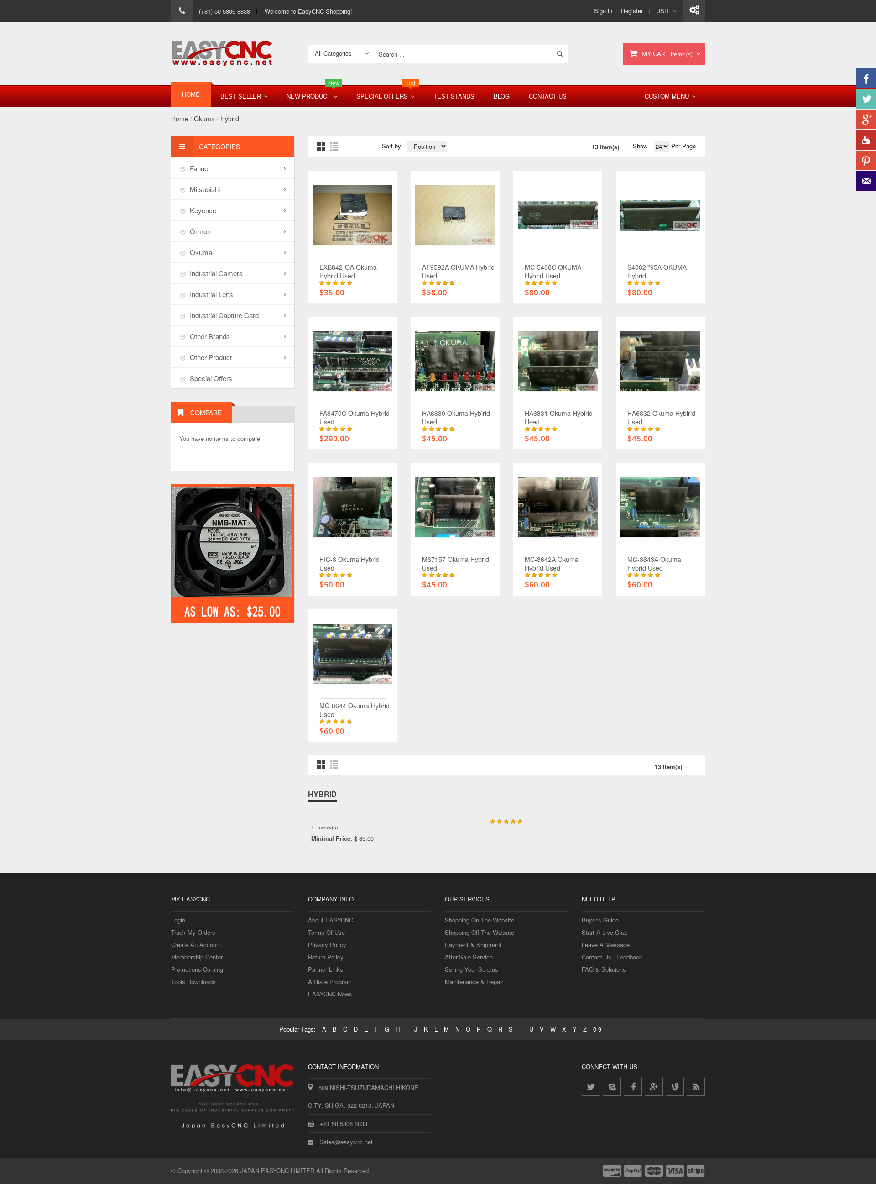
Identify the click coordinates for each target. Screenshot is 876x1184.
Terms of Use (326, 932)
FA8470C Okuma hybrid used (354, 417)
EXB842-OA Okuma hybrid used (348, 271)
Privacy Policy (327, 944)
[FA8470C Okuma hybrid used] (352, 325)
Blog (502, 96)
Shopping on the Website (479, 920)
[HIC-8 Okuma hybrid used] (352, 471)
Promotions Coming (197, 969)
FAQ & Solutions (604, 969)
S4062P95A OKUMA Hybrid (657, 271)
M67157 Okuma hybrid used (455, 563)
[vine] (675, 1087)
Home (179, 118)
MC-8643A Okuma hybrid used (654, 563)
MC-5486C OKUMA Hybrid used (553, 271)
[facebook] (633, 1087)
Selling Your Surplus (471, 969)
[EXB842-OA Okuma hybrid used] (352, 179)
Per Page (682, 145)
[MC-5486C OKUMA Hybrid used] (558, 179)
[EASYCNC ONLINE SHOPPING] (222, 53)
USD (662, 10)
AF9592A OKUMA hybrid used (458, 271)
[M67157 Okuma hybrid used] (455, 471)
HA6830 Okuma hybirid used (456, 417)
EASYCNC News (330, 994)
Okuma (204, 118)
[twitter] (591, 1087)
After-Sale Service (469, 957)
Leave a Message (606, 944)
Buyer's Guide (600, 920)
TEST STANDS (453, 96)
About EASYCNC (330, 920)
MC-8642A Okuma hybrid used (552, 563)
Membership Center (197, 957)
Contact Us (548, 96)
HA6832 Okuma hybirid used (661, 417)
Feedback (629, 957)
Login (178, 920)
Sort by (391, 145)
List (334, 146)
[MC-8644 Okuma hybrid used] (352, 618)
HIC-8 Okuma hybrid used (349, 563)
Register (632, 10)
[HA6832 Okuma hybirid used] (660, 325)
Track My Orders (193, 932)
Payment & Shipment (473, 944)
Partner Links (325, 969)
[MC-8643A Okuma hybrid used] (660, 471)
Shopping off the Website (479, 932)
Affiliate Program (330, 981)
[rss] (696, 1087)
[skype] (612, 1087)
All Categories (333, 53)
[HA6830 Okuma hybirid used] (455, 325)
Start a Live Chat (604, 932)
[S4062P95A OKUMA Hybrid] (660, 179)
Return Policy (326, 957)
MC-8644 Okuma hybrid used (354, 710)
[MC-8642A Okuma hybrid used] (558, 471)
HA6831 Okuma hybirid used (559, 417)
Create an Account (196, 944)
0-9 (597, 1029)
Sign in (603, 10)
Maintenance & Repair (474, 981)
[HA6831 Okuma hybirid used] (558, 325)
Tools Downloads (193, 981)
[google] (654, 1087)
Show (640, 145)
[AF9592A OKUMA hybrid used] (455, 179)
